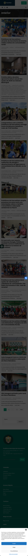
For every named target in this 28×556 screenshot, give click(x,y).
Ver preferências (14, 551)
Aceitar (14, 543)
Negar (14, 547)
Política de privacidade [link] (13, 554)
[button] (26, 529)
